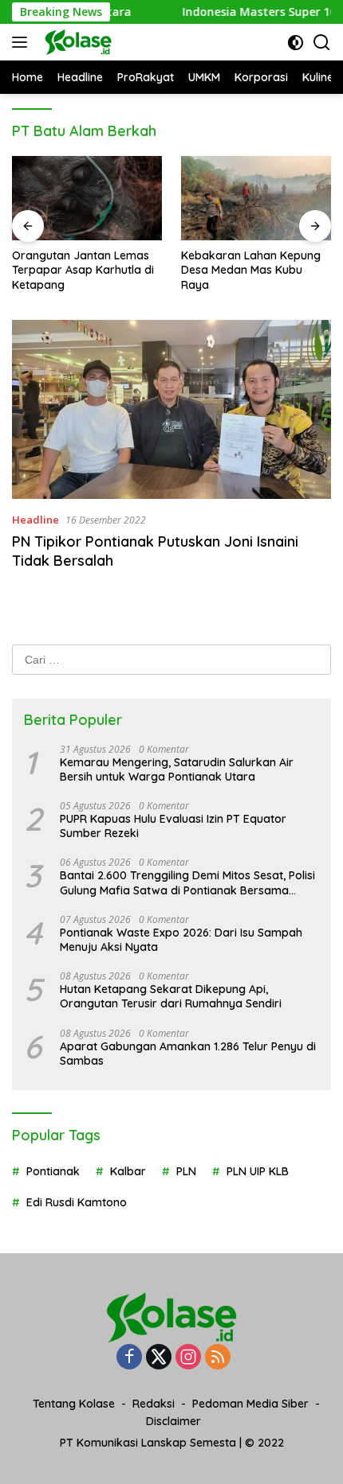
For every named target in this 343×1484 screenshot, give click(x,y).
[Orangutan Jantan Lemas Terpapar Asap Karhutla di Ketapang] (87, 198)
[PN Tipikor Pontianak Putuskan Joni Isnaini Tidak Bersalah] (171, 409)
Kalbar (128, 1171)
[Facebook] (129, 1358)
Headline (35, 519)
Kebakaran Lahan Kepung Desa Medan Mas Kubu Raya (251, 269)
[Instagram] (188, 1358)
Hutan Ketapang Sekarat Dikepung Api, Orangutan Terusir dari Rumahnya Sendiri (171, 996)
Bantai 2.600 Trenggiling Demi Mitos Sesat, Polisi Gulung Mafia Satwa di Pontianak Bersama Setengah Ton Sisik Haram (187, 882)
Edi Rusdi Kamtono (76, 1202)
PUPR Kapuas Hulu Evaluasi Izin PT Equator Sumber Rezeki (173, 826)
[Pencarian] (322, 42)
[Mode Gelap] (295, 42)
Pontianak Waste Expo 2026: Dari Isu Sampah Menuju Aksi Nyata (181, 939)
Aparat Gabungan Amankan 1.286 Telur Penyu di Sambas (188, 1053)
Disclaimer (173, 1421)
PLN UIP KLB (258, 1171)
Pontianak (53, 1171)
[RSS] (218, 1358)
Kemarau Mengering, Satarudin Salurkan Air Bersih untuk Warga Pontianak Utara (177, 769)
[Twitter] (159, 1358)
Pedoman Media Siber (250, 1403)
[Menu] (23, 42)
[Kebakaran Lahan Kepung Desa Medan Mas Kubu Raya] (256, 198)
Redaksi (153, 1403)
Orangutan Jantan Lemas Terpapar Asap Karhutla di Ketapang (83, 269)
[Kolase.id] (76, 42)
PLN (186, 1171)
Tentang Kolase (74, 1403)
